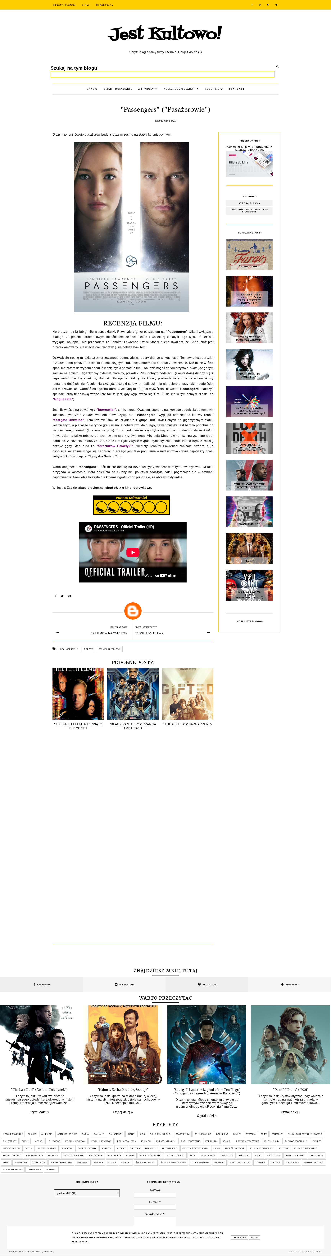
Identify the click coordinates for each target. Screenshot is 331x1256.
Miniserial (68, 1148)
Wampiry (219, 1162)
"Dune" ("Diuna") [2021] (290, 1090)
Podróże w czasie (235, 1148)
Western (260, 1162)
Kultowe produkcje (295, 1141)
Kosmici (227, 1141)
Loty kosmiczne (68, 649)
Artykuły (146, 88)
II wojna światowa (101, 1141)
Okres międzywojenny (195, 1148)
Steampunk (21, 1162)
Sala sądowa (208, 1155)
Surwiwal (82, 1162)
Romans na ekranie (151, 1155)
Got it (254, 1238)
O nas (86, 5)
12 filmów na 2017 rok (109, 633)
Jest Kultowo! (165, 34)
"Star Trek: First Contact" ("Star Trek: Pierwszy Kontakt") (249, 299)
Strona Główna (64, 5)
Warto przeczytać (240, 1162)
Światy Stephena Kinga (173, 1162)
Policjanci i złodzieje (262, 1148)
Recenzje (212, 88)
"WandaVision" (249, 524)
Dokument (222, 1134)
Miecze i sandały (47, 1148)
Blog (142, 1134)
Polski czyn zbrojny (305, 1148)
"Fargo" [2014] (249, 266)
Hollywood (54, 1141)
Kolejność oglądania (181, 88)
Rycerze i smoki (175, 1155)
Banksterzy (115, 1134)
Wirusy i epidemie (314, 1162)
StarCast (237, 88)
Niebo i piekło (169, 1148)
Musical (121, 1148)
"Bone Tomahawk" (150, 633)
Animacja (46, 1134)
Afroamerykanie (13, 1134)
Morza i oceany (87, 1148)
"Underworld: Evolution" (249, 375)
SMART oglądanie (118, 88)
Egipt (264, 1134)
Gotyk (25, 1141)
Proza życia (96, 1155)
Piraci (216, 1148)
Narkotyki (151, 1148)
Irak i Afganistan (126, 1141)
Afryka (32, 1134)
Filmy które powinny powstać (305, 1134)
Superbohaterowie (61, 1162)
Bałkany (99, 1134)
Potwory (53, 1155)
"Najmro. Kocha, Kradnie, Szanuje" (123, 1090)
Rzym (193, 1155)
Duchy (237, 1134)
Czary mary (182, 1134)
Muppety (106, 1148)
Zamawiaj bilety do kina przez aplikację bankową (249, 148)
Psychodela (114, 1155)
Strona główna (249, 203)
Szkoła (112, 1162)
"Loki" (249, 560)
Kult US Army (271, 1141)
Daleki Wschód (203, 1134)
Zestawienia (34, 1169)
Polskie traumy (12, 1155)
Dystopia (251, 1134)
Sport (6, 1162)
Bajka (85, 1134)
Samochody (227, 1155)
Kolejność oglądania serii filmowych (249, 211)
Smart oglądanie (295, 1155)
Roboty (88, 649)
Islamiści (146, 1141)
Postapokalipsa (34, 1155)
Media (29, 1148)
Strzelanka (38, 1162)
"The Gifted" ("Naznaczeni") (187, 724)
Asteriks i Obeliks (67, 1134)
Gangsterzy (9, 1141)
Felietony (277, 1134)
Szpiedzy (126, 1162)
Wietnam (275, 1162)
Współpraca (104, 5)
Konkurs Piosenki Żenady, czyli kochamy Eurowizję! (249, 410)
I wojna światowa (75, 1141)
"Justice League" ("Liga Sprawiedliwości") (249, 594)
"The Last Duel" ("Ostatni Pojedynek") (39, 1090)
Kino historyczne (190, 1141)
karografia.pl (313, 1252)
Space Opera (317, 1155)
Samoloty (244, 1155)
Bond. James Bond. (160, 1134)
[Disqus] (132, 790)
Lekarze (316, 1141)
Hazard (38, 1141)
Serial (258, 1155)
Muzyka (135, 1148)
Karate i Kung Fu (165, 1141)
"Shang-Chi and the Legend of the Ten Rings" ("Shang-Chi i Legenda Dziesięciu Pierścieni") (206, 1091)
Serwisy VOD (274, 1155)
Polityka (284, 1148)
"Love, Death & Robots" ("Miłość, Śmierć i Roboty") (249, 447)
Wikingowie (292, 1162)
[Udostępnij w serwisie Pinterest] (69, 597)
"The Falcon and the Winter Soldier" (249, 486)
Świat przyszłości (109, 649)
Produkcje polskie (73, 1155)
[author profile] (132, 610)
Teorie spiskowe (200, 1162)
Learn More (239, 1238)
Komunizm (211, 1141)
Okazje (92, 88)
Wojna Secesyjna (12, 1169)
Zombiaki (51, 1169)
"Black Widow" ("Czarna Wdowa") (249, 339)
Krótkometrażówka (247, 1141)
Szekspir (98, 1162)
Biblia (131, 1134)
